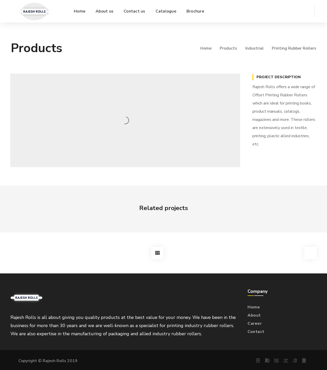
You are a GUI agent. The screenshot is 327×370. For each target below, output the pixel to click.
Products (228, 48)
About (254, 315)
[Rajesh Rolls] (34, 11)
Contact (256, 331)
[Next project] (311, 253)
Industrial (254, 48)
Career (255, 323)
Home (206, 48)
